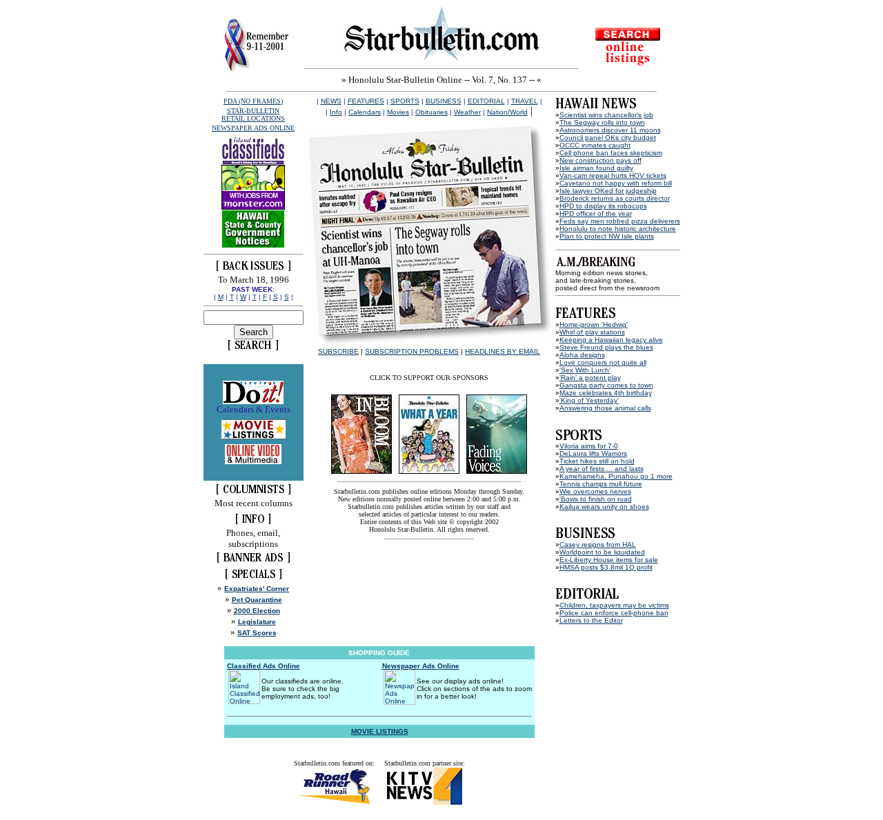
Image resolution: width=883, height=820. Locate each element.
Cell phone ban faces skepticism (610, 153)
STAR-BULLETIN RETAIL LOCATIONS (253, 114)
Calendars (364, 112)
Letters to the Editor (591, 620)
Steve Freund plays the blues (606, 347)
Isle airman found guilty (596, 168)
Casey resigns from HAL (597, 544)
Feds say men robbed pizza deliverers (619, 221)
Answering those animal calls (605, 408)
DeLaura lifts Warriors (593, 453)
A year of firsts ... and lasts (601, 468)
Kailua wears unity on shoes (604, 506)
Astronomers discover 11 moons (610, 130)
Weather (467, 112)
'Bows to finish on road (595, 499)
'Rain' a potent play (590, 377)
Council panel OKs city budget (607, 137)
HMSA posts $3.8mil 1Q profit (606, 567)
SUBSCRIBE (338, 351)
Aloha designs (582, 355)
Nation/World (507, 112)
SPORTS (404, 101)
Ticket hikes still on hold (597, 461)
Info (336, 112)
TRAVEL (524, 101)
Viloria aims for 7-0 (588, 446)
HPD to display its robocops (603, 206)
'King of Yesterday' (589, 400)
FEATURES (366, 101)
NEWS (331, 101)
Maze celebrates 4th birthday (605, 393)
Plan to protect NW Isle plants (606, 236)
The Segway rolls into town (602, 122)
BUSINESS (444, 101)
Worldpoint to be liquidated (602, 552)
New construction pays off (600, 160)
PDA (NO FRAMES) (253, 101)
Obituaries (431, 112)
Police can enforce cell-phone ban (613, 613)
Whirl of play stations (592, 332)
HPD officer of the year (595, 213)
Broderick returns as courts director (614, 198)
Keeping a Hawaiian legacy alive (611, 339)
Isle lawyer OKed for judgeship (608, 190)
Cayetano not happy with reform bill (615, 183)
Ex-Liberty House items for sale (608, 559)
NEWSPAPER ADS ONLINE (253, 128)
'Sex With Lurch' (585, 370)
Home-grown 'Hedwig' (593, 324)
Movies (398, 112)
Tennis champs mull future (600, 484)
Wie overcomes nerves (595, 491)
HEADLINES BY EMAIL (502, 351)
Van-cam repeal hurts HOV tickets (612, 175)
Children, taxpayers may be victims (614, 605)
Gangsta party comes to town (606, 385)
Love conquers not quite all (602, 362)
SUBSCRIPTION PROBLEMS (412, 351)
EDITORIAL (486, 101)
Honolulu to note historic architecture (617, 228)
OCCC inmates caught (595, 145)
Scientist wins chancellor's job (606, 115)
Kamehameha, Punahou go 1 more (616, 476)
